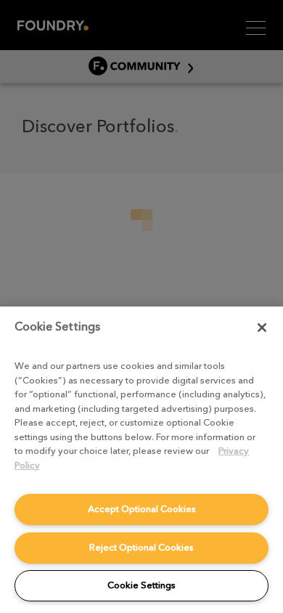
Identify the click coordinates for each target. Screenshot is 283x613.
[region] (141, 459)
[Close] (262, 328)
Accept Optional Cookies (142, 508)
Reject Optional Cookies (141, 547)
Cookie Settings (141, 585)
